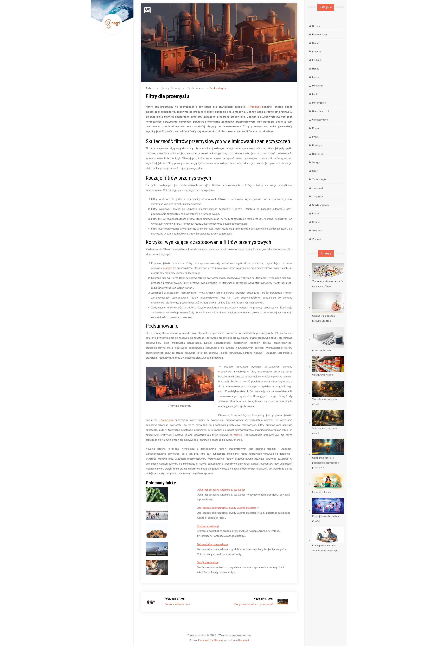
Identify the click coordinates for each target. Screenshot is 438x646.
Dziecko (316, 51)
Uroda (315, 213)
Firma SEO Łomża (321, 491)
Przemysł (255, 106)
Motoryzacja (319, 102)
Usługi (316, 222)
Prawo (315, 136)
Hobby (315, 68)
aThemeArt (242, 640)
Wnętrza (316, 230)
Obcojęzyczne (320, 119)
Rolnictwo (317, 153)
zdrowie (238, 434)
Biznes (316, 26)
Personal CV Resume (210, 640)
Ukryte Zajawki (320, 204)
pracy (168, 268)
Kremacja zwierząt (208, 526)
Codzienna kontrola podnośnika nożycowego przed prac (325, 462)
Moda (315, 94)
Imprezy (316, 77)
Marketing (317, 85)
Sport (315, 170)
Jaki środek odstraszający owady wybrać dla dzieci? (228, 507)
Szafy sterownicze (207, 562)
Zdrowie (316, 239)
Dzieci (315, 43)
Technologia (217, 88)
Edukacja (317, 60)
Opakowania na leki (322, 350)
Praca (315, 128)
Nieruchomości (320, 111)
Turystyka (317, 196)
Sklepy (316, 162)
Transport (317, 187)
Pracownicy (166, 420)
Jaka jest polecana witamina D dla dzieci (221, 489)
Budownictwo (319, 34)
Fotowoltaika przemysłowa (212, 544)
